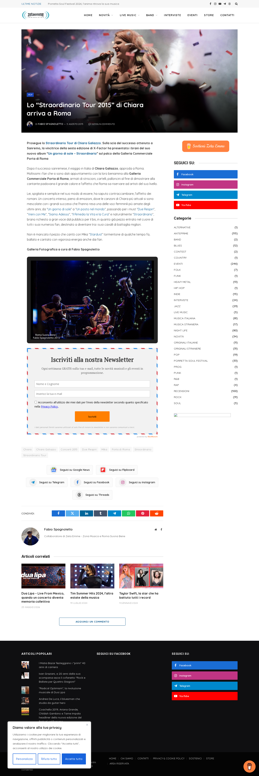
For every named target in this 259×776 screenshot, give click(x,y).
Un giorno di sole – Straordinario (72, 153)
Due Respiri (145, 209)
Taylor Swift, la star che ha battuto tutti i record (138, 595)
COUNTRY (180, 257)
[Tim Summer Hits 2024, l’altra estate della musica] (92, 576)
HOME (88, 15)
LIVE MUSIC (128, 15)
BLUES (178, 245)
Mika (104, 449)
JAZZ (177, 306)
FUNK (177, 276)
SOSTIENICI (195, 758)
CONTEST (180, 251)
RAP (176, 385)
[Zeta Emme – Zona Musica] (35, 15)
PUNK (177, 373)
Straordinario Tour (34, 455)
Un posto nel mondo (90, 209)
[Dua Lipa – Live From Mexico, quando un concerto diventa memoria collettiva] (43, 576)
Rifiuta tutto (49, 759)
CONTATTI (227, 15)
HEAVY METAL (182, 282)
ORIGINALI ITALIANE (186, 342)
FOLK (177, 269)
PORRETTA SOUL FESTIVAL (191, 360)
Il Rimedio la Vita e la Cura (91, 214)
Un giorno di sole (59, 209)
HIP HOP (179, 288)
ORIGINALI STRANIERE (187, 348)
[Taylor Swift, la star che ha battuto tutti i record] (141, 576)
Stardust (96, 234)
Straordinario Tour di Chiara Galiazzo (73, 143)
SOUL (177, 403)
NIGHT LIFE (181, 330)
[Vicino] (87, 724)
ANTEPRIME (181, 233)
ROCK (177, 397)
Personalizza (24, 759)
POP (30, 94)
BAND (150, 15)
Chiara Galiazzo (46, 449)
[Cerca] (236, 4)
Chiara (27, 449)
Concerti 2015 (69, 449)
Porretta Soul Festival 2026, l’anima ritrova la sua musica (83, 3)
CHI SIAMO (127, 758)
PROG (177, 366)
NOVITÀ (104, 15)
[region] (49, 744)
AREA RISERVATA (119, 763)
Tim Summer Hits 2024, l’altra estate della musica (91, 595)
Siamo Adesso (59, 214)
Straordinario (143, 214)
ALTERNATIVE (182, 227)
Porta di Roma (121, 449)
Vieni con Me (37, 214)
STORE (209, 15)
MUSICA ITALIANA (184, 318)
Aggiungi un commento (92, 621)
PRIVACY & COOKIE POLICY (168, 758)
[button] (83, 328)
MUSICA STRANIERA (186, 324)
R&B (176, 379)
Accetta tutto (73, 759)
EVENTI (193, 15)
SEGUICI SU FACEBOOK (113, 654)
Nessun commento (103, 124)
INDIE (177, 294)
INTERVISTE (172, 15)
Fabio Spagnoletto (50, 124)
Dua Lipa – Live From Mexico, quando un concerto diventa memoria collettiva (42, 597)
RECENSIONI (181, 391)
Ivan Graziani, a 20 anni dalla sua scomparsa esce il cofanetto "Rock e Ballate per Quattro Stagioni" (62, 677)
